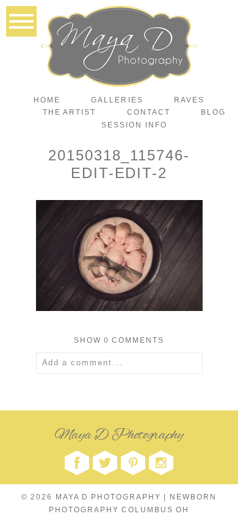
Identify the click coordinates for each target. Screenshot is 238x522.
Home (47, 100)
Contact (148, 112)
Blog (213, 112)
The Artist (69, 112)
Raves (189, 100)
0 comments (119, 340)
